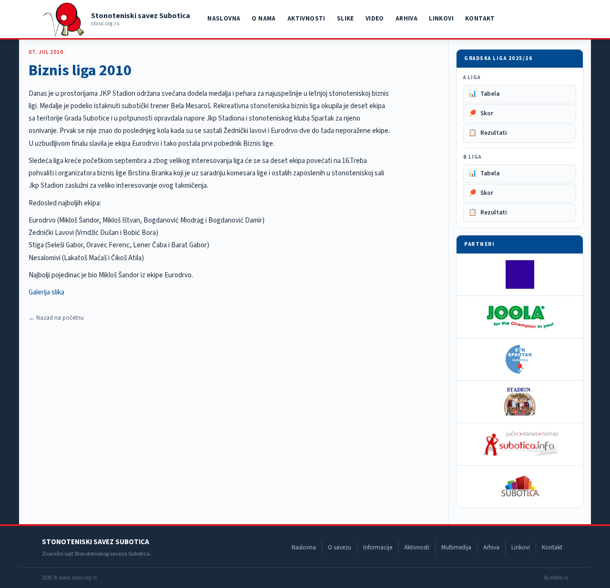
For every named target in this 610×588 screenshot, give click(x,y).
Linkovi (441, 18)
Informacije (377, 547)
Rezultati (487, 133)
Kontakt (480, 18)
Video (375, 18)
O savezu (339, 547)
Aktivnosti (306, 18)
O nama (263, 18)
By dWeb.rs (556, 577)
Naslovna (223, 18)
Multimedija (456, 547)
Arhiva (406, 18)
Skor (480, 113)
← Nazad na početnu (56, 318)
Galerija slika (46, 292)
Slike (345, 18)
